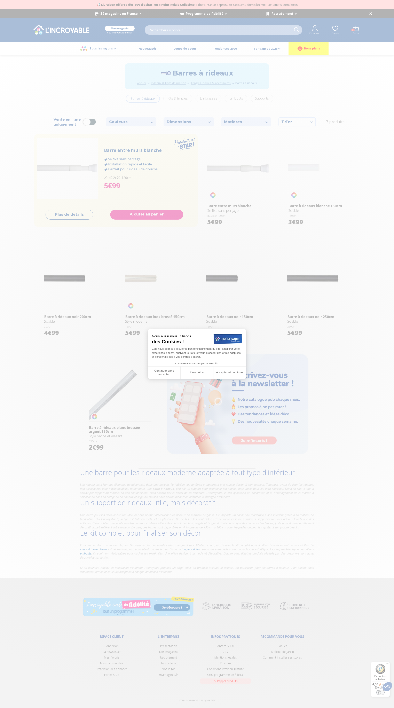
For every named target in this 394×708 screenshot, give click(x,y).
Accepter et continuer (230, 372)
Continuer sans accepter (164, 372)
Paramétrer (197, 372)
